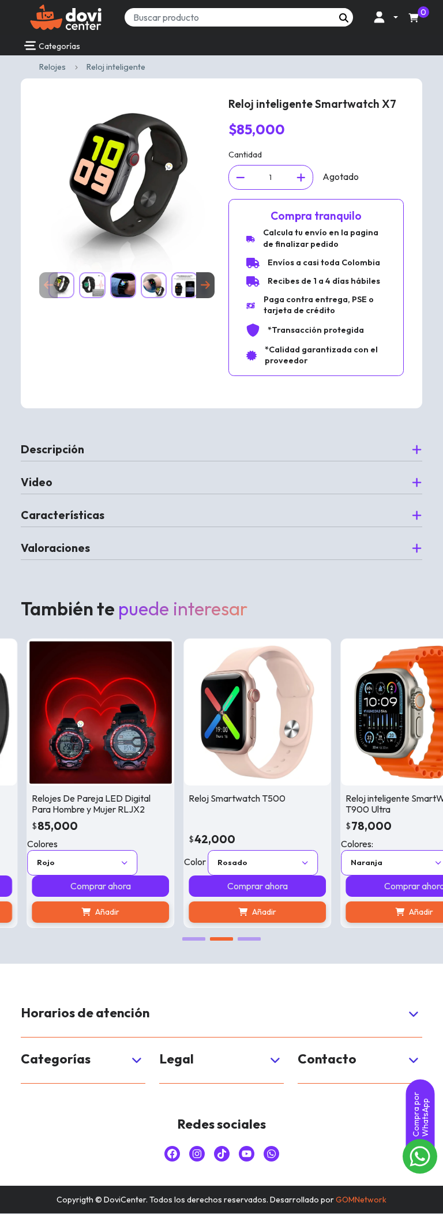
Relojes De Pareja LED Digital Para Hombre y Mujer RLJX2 (77, 803)
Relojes (52, 67)
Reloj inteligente (116, 67)
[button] (382, 17)
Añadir (93, 912)
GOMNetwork (361, 1199)
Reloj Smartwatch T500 (223, 798)
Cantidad (245, 154)
